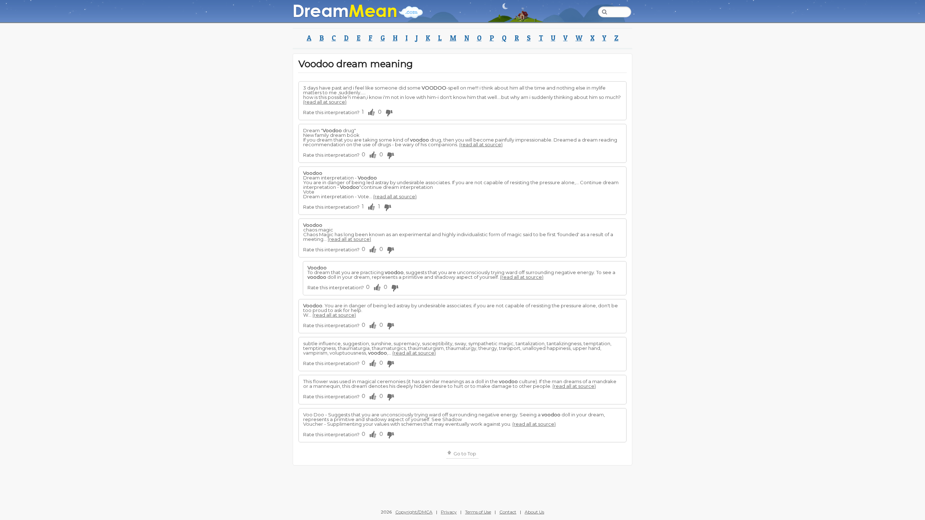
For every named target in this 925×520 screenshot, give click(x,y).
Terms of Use (478, 512)
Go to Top (464, 453)
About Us (534, 512)
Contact (507, 512)
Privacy (449, 512)
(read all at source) (325, 102)
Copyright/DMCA (414, 512)
